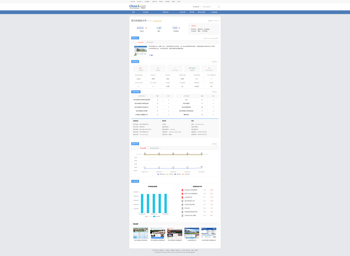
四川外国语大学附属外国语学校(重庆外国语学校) (158, 241)
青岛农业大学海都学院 (191, 190)
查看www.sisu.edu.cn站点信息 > (211, 38)
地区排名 (166, 12)
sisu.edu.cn (150, 20)
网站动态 (188, 250)
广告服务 (167, 250)
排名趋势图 (143, 148)
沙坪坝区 (205, 31)
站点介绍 (140, 42)
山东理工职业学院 (190, 204)
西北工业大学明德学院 (191, 193)
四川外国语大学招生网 (140, 240)
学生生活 (187, 208)
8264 (140, 28)
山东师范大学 (188, 197)
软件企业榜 (201, 12)
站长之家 (133, 1)
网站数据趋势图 (154, 148)
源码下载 (154, 1)
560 (174, 28)
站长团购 (167, 1)
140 (158, 28)
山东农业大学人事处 (190, 215)
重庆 (159, 31)
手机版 (196, 250)
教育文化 (200, 29)
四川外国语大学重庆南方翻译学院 (209, 241)
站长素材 (147, 1)
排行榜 (192, 12)
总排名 (142, 31)
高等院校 (176, 31)
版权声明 (178, 250)
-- (175, 68)
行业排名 (146, 12)
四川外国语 (150, 42)
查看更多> (214, 61)
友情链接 (172, 250)
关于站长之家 (155, 250)
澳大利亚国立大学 (190, 201)
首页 (133, 12)
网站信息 (193, 25)
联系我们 (162, 250)
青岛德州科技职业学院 (191, 212)
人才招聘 (183, 250)
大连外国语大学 (191, 240)
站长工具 (139, 1)
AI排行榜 (182, 12)
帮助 (192, 250)
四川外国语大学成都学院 (175, 240)
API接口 (161, 1)
